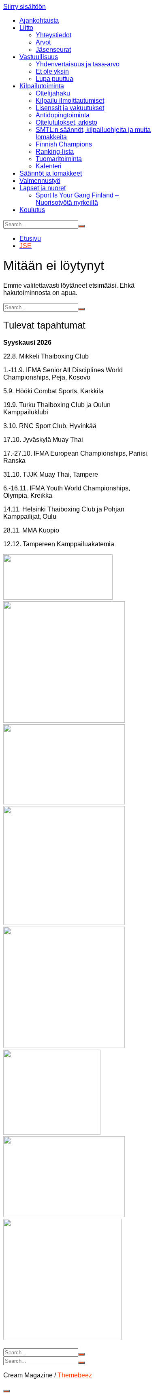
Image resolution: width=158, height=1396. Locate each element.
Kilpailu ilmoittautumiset (70, 100)
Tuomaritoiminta (59, 158)
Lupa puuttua (54, 78)
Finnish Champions (64, 144)
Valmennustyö (39, 180)
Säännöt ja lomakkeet (50, 173)
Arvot (43, 42)
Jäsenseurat (53, 49)
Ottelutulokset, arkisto (66, 122)
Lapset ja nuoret (42, 188)
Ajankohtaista (39, 20)
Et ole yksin (52, 71)
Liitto (26, 27)
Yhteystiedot (53, 35)
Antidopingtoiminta (63, 115)
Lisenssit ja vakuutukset (70, 107)
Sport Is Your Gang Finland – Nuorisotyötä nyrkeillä (77, 199)
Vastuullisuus (38, 56)
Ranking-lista (55, 151)
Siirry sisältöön (24, 6)
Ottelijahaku (53, 93)
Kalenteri (49, 166)
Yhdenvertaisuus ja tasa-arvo (78, 64)
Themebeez (75, 1375)
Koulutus (32, 209)
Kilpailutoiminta (41, 86)
